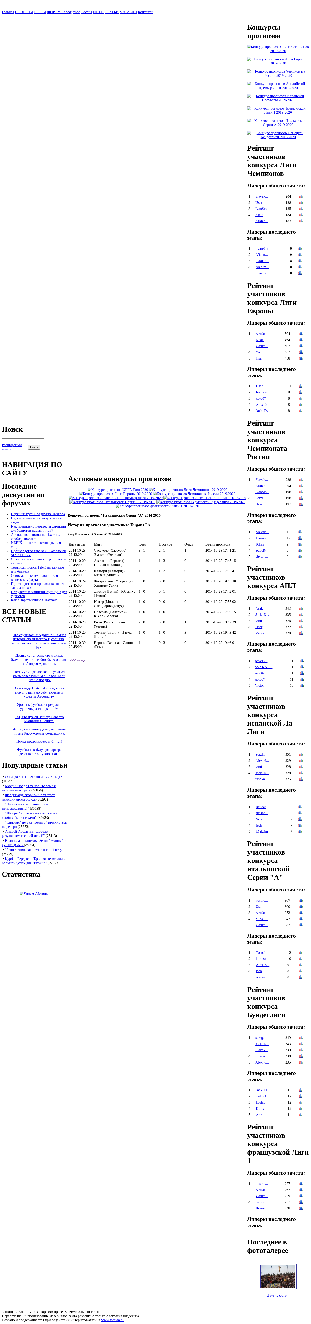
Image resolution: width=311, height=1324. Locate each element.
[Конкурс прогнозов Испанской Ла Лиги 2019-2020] (204, 498)
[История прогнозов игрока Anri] (300, 1115)
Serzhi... (261, 498)
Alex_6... (262, 404)
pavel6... (262, 550)
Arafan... (261, 221)
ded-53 (261, 1096)
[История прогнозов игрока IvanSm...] (301, 209)
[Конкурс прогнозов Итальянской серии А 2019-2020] (112, 502)
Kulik (260, 1108)
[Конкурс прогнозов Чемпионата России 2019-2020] (194, 494)
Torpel (260, 952)
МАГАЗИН (128, 12)
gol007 (261, 398)
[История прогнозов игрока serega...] (300, 978)
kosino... (262, 538)
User (258, 202)
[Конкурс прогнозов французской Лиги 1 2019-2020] (157, 506)
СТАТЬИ (112, 12)
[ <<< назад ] (77, 660)
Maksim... (263, 831)
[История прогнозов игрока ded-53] (300, 1097)
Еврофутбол (70, 12)
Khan (259, 215)
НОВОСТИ (24, 12)
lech (259, 825)
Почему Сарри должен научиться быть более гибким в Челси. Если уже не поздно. (39, 676)
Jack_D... (263, 411)
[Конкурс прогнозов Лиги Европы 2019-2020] (115, 494)
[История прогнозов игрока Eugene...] (301, 1057)
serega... (262, 977)
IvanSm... (262, 209)
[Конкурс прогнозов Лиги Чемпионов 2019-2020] (188, 490)
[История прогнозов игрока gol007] (300, 399)
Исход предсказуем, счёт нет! (39, 741)
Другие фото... (278, 1295)
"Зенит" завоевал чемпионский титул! (34, 850)
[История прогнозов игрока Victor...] (300, 255)
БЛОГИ (40, 12)
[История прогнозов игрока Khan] (301, 215)
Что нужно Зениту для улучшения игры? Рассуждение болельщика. (39, 731)
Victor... (262, 255)
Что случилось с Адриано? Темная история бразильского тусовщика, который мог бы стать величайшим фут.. (39, 641)
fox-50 (261, 807)
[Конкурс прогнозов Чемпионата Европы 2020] (118, 490)
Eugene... (262, 1056)
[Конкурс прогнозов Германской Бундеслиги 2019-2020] (200, 502)
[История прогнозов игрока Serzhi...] (301, 498)
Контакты (145, 12)
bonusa (261, 959)
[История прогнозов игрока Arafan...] (301, 221)
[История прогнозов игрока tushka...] (301, 779)
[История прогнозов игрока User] (301, 203)
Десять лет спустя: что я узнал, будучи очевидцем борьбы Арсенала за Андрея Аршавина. (39, 659)
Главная (8, 12)
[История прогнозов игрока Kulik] (300, 1109)
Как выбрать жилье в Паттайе (34, 600)
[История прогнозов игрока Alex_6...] (300, 405)
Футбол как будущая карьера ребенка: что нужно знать (39, 752)
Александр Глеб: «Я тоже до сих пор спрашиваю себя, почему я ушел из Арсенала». (39, 692)
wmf (258, 621)
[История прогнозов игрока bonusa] (300, 959)
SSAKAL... (263, 667)
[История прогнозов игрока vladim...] (300, 267)
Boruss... (262, 1208)
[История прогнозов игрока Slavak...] (301, 197)
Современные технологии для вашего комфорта (34, 578)
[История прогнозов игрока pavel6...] (300, 551)
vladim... (262, 267)
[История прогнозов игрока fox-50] (300, 807)
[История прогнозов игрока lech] (300, 826)
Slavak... (261, 196)
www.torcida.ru (112, 1320)
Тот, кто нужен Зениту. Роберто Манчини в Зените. (39, 719)
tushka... (261, 779)
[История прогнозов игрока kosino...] (300, 539)
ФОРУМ (54, 12)
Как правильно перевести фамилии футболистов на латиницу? (38, 528)
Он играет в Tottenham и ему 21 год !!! (34, 777)
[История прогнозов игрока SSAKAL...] (302, 667)
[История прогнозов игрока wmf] (301, 621)
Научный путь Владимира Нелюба (38, 514)
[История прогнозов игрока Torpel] (300, 953)
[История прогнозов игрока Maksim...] (300, 832)
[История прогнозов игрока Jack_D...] (300, 411)
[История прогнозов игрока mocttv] (302, 674)
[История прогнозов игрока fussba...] (300, 813)
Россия (86, 12)
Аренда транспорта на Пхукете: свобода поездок (35, 537)
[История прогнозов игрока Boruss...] (301, 1209)
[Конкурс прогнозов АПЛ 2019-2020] (116, 498)
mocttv (260, 673)
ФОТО (98, 12)
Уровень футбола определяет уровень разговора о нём (39, 707)
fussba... (262, 813)
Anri (259, 1115)
